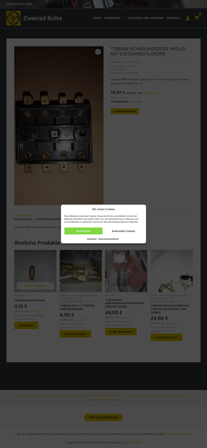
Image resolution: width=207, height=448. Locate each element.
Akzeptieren (83, 231)
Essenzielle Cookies (123, 231)
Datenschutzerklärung (108, 238)
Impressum (92, 238)
